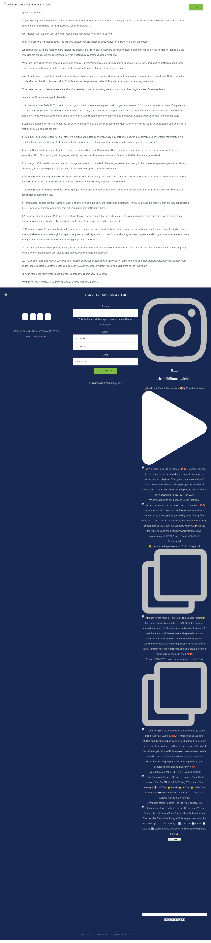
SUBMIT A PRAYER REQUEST (105, 383)
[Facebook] (25, 316)
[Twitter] (33, 316)
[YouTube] (48, 316)
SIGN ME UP (105, 371)
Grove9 (127, 935)
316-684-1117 (40, 336)
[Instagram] (40, 316)
